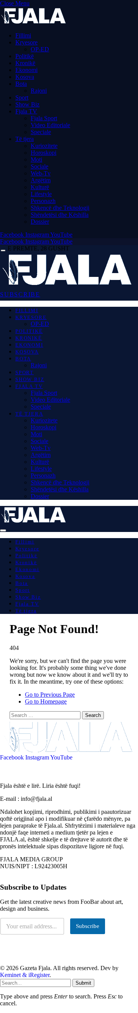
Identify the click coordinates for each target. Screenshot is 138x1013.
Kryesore (26, 42)
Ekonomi (26, 70)
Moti (36, 159)
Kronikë (25, 63)
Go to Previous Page (50, 694)
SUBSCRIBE (20, 294)
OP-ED (40, 49)
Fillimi (23, 35)
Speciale (41, 132)
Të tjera (24, 139)
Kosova (24, 77)
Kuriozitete (44, 145)
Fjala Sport (44, 118)
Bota (21, 83)
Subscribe (87, 926)
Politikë (24, 56)
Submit (83, 983)
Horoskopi (43, 152)
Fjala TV (26, 111)
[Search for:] (46, 715)
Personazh (43, 201)
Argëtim (41, 180)
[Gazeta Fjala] (68, 284)
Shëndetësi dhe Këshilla (60, 214)
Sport (21, 97)
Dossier (40, 221)
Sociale (39, 166)
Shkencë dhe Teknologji (60, 208)
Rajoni (39, 90)
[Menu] (3, 251)
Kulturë (40, 187)
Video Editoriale (50, 125)
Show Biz (27, 104)
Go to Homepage (46, 701)
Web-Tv (41, 173)
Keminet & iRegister (24, 975)
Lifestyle (41, 194)
